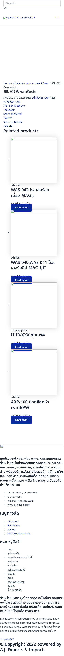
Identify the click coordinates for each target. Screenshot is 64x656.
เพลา (46, 83)
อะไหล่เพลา (37, 98)
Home (6, 83)
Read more (21, 208)
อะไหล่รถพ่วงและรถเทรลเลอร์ (27, 83)
